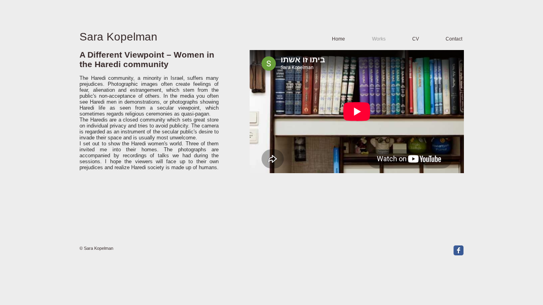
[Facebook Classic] (458, 250)
